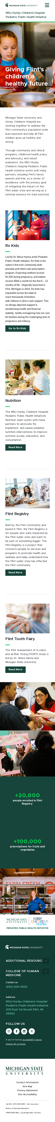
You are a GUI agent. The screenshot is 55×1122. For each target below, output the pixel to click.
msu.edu (34, 1104)
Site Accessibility (27, 1094)
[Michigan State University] (21, 5)
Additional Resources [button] (26, 960)
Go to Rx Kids (17, 328)
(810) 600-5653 (16, 986)
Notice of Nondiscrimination (17, 1108)
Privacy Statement (27, 1090)
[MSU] (27, 950)
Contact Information (27, 1082)
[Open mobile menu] (47, 5)
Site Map (27, 1086)
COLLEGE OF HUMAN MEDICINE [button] (22, 973)
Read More (15, 447)
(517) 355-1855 (19, 1104)
